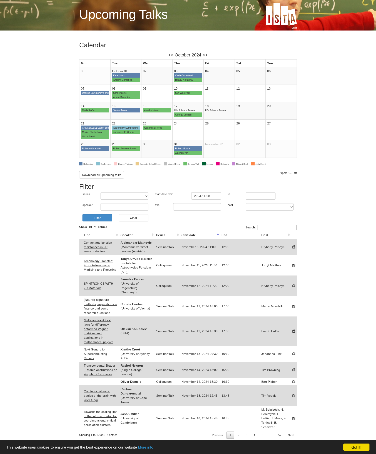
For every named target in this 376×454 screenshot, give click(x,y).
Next (291, 435)
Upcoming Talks (123, 14)
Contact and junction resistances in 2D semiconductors (98, 247)
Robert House (182, 148)
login (294, 27)
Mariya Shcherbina (92, 132)
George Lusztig (183, 114)
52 (279, 435)
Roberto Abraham (91, 148)
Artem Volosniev (121, 97)
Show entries (93, 227)
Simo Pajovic (120, 93)
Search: (250, 227)
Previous (217, 435)
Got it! (356, 447)
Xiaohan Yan (181, 152)
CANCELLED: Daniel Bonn (96, 127)
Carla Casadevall (184, 75)
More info (145, 447)
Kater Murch (119, 75)
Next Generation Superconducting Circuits (95, 354)
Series (160, 235)
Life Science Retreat (184, 110)
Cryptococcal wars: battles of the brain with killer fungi (100, 395)
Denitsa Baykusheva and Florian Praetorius (105, 93)
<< (170, 55)
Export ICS (286, 173)
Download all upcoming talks (101, 175)
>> (205, 55)
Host (264, 235)
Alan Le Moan (151, 110)
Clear (133, 217)
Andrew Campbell (122, 79)
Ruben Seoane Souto (124, 148)
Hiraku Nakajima (184, 79)
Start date (188, 235)
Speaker (127, 235)
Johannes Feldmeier (124, 132)
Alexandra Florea (153, 127)
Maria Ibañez (89, 110)
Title (87, 235)
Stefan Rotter (120, 110)
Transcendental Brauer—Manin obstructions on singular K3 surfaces (100, 370)
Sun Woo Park (182, 93)
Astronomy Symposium (125, 127)
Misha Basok (89, 136)
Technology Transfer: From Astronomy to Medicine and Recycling (100, 265)
